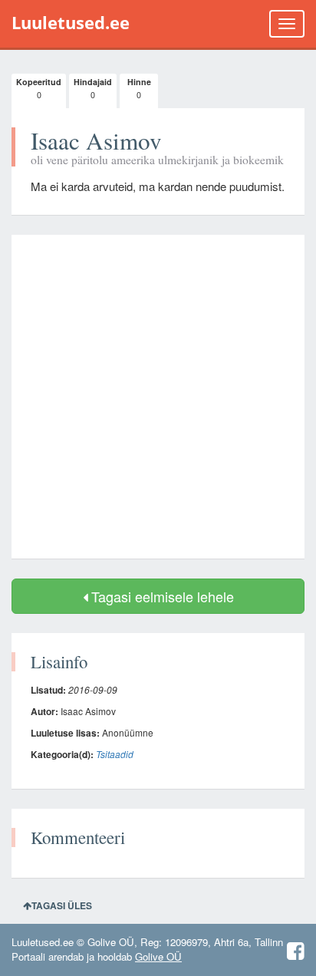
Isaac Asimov (96, 140)
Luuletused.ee (71, 23)
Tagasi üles (61, 905)
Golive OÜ (158, 956)
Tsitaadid (114, 753)
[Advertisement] (158, 397)
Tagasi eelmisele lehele (160, 596)
